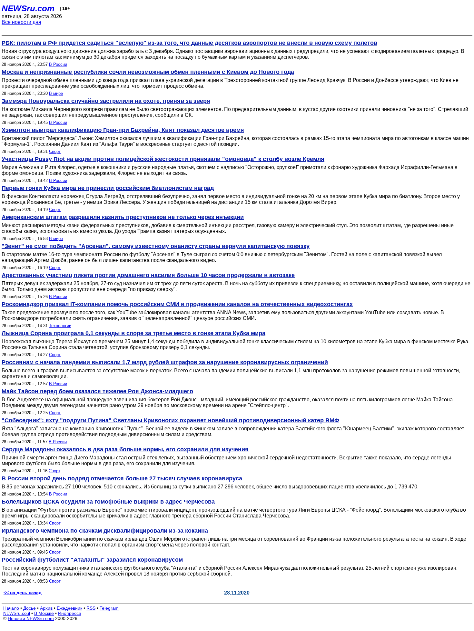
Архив (46, 608)
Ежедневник (69, 608)
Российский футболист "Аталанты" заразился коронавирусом (92, 559)
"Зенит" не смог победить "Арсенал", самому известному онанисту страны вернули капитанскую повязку (156, 246)
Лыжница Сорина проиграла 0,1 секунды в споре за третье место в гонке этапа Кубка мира (133, 333)
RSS (90, 608)
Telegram (109, 608)
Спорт (55, 151)
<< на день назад (23, 592)
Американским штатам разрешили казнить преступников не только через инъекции (123, 217)
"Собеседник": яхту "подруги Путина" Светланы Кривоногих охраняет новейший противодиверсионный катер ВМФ (170, 420)
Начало (11, 608)
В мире (56, 93)
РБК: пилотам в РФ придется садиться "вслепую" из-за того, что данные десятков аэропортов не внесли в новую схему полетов (189, 43)
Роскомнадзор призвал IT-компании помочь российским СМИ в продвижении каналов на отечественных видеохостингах (177, 304)
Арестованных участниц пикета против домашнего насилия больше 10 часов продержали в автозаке (148, 275)
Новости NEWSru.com (31, 618)
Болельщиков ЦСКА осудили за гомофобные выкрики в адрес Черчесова (108, 501)
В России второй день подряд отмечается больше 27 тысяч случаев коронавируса (122, 478)
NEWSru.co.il (16, 613)
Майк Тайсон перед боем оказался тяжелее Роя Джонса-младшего (97, 391)
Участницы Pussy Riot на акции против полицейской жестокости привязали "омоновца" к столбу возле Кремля (163, 159)
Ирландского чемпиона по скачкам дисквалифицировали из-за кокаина (105, 530)
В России (58, 64)
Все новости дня (21, 22)
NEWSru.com (28, 8)
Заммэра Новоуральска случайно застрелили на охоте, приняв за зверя (106, 101)
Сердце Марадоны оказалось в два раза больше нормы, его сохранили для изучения (125, 449)
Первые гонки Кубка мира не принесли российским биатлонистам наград (108, 188)
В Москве (44, 613)
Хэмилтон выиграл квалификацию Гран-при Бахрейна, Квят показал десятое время (123, 130)
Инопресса (69, 613)
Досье (29, 608)
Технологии (60, 325)
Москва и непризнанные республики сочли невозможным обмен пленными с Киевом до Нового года (148, 72)
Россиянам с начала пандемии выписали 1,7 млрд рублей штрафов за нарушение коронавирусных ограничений (165, 362)
